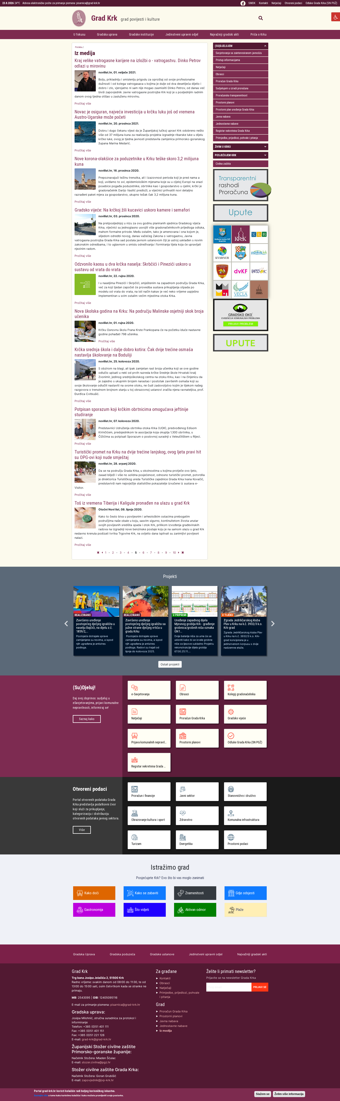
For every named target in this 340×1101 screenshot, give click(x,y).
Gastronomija (93, 910)
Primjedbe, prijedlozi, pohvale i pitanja (237, 138)
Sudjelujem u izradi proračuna (232, 88)
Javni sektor (187, 795)
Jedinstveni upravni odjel (181, 34)
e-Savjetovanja (140, 694)
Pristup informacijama (228, 60)
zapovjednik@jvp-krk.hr (98, 1080)
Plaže (239, 910)
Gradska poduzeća (122, 954)
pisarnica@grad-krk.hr (88, 3)
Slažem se (263, 1094)
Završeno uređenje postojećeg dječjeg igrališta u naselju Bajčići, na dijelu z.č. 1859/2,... (95, 626)
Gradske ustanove (162, 954)
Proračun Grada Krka (227, 81)
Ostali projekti (170, 664)
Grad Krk (125, 18)
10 (174, 552)
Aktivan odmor (195, 910)
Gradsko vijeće (237, 718)
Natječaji (276, 3)
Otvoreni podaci (293, 3)
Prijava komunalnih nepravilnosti (151, 742)
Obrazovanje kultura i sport (148, 820)
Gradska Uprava (84, 954)
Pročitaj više (83, 103)
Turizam (136, 844)
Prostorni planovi (225, 102)
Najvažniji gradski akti (224, 34)
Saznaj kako (87, 719)
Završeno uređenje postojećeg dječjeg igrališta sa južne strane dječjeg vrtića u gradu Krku (145, 626)
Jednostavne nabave (227, 123)
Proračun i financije (143, 795)
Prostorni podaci (238, 844)
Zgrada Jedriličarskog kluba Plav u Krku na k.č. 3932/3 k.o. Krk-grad (243, 624)
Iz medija (166, 1030)
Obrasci (220, 74)
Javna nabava (223, 116)
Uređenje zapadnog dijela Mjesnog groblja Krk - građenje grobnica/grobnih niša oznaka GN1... (194, 626)
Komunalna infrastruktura (243, 820)
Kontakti (263, 3)
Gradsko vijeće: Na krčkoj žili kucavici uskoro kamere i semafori (132, 210)
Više (82, 830)
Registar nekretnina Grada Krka (233, 130)
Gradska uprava (107, 34)
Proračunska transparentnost (231, 95)
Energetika (186, 844)
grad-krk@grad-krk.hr (96, 1039)
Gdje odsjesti (245, 893)
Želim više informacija (289, 1094)
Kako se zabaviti (146, 893)
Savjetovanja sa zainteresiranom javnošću (239, 53)
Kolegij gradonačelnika (241, 694)
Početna (78, 47)
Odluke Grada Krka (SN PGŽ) (321, 3)
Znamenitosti (194, 893)
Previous (66, 622)
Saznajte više (41, 1095)
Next (273, 622)
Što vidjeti (142, 910)
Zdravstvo (186, 820)
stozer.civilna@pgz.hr (96, 1062)
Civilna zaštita (223, 163)
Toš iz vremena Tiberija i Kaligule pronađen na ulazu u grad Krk (132, 503)
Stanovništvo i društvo (242, 795)
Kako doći (91, 893)
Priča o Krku (259, 34)
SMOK (251, 3)
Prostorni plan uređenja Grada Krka (235, 109)
